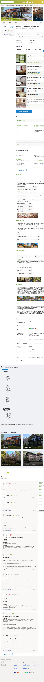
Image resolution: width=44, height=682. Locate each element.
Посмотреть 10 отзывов (11, 27)
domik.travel (6, 659)
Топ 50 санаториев (17, 659)
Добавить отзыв (7, 654)
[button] (17, 58)
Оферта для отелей (26, 665)
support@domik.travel (4, 661)
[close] (43, 510)
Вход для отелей (26, 668)
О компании (16, 664)
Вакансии (15, 668)
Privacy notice (41, 510)
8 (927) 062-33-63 (4, 662)
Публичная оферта (36, 664)
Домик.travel (27, 2)
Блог (34, 669)
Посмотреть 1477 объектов (9, 426)
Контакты (15, 665)
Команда (15, 666)
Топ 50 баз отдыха (24, 659)
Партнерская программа (27, 666)
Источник (12, 35)
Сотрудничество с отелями (28, 664)
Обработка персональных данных (37, 667)
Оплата (34, 665)
